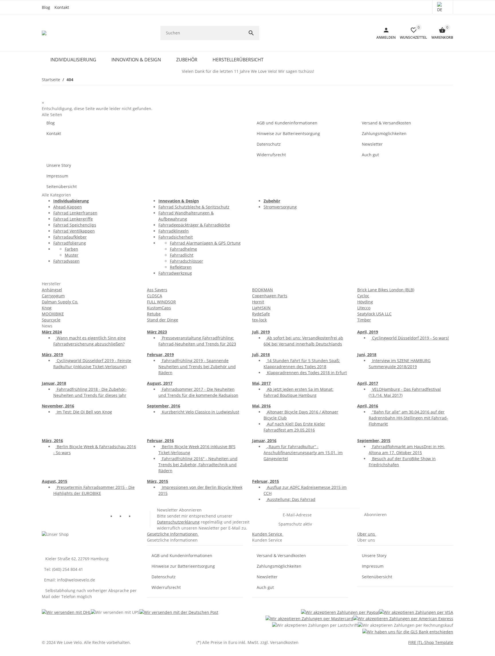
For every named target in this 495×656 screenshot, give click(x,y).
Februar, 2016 (160, 440)
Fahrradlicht (181, 255)
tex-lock (259, 320)
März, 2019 (52, 354)
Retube (154, 314)
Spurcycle (51, 320)
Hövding (365, 301)
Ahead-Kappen (67, 207)
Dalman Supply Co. (60, 301)
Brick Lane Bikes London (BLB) (385, 289)
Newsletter (372, 144)
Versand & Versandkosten (386, 123)
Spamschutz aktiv (295, 524)
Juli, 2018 (261, 354)
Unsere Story (58, 165)
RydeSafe (261, 314)
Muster (71, 255)
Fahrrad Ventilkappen (74, 231)
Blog (46, 7)
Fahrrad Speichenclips (74, 225)
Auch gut (370, 154)
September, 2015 (373, 440)
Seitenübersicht (61, 186)
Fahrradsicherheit (175, 237)
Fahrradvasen (66, 261)
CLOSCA (154, 295)
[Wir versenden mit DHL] (66, 612)
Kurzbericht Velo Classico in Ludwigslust (200, 412)
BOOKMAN (262, 289)
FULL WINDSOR (161, 301)
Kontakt (61, 7)
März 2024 (52, 332)
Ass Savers (157, 289)
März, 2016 (52, 440)
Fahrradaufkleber (70, 237)
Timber (364, 320)
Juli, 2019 (261, 332)
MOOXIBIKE (53, 314)
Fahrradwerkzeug (175, 273)
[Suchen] (253, 33)
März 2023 (157, 332)
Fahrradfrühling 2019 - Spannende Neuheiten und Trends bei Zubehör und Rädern (197, 366)
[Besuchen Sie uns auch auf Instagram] (138, 517)
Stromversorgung (280, 207)
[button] (442, 7)
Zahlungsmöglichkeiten (384, 133)
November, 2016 (58, 406)
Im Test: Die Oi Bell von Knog (84, 412)
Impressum (57, 176)
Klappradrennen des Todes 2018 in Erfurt (306, 372)
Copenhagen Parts (269, 295)
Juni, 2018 (366, 354)
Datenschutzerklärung (178, 522)
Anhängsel (52, 289)
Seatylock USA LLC (374, 314)
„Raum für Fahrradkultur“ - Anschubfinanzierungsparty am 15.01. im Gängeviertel (303, 452)
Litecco (363, 308)
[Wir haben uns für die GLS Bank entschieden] (407, 631)
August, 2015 (54, 481)
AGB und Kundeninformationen (287, 123)
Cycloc (363, 295)
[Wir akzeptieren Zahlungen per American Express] (403, 618)
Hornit (258, 301)
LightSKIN (261, 308)
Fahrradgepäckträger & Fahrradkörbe (194, 225)
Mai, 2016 (261, 406)
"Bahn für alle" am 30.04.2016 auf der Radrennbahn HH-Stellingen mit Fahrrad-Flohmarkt (408, 418)
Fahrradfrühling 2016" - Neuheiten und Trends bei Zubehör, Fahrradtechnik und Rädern (197, 464)
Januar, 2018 (54, 383)
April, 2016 (367, 406)
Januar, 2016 (264, 440)
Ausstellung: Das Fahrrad (290, 499)
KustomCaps (159, 308)
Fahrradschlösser (186, 261)
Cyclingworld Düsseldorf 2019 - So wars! (410, 338)
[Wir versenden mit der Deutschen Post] (179, 612)
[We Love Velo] (44, 33)
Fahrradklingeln (173, 231)
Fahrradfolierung (69, 243)
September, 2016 (163, 406)
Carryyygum (53, 295)
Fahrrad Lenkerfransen (75, 213)
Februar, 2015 (265, 481)
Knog (47, 308)
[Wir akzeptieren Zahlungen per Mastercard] (309, 618)
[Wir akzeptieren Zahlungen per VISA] (416, 612)
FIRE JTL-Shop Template (430, 642)
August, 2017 (159, 383)
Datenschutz (269, 144)
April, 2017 (367, 383)
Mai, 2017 (261, 383)
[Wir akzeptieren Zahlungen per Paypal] (340, 612)
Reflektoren (181, 267)
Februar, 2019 (160, 354)
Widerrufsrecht (271, 154)
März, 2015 (157, 481)
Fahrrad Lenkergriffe (73, 219)
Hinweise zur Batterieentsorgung (288, 133)
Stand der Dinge (162, 320)
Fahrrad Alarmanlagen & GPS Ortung (205, 243)
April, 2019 (367, 332)
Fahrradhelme (183, 249)
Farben (71, 249)
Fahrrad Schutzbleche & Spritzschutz (193, 207)
